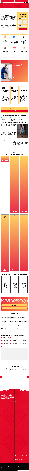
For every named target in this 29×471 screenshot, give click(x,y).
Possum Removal (5, 160)
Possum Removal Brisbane (4, 401)
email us (4, 124)
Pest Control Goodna (22, 337)
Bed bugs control (14, 211)
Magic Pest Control (8, 469)
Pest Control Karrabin (5, 343)
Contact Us (17, 395)
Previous (1, 377)
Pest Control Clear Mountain (23, 343)
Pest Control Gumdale (5, 340)
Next (28, 377)
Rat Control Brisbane (3, 406)
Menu (26, 2)
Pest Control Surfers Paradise (15, 337)
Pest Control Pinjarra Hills (14, 343)
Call (1, 124)
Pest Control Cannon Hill (5, 337)
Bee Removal (14, 269)
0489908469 (2, 27)
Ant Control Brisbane (3, 407)
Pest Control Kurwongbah (23, 346)
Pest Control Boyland (5, 346)
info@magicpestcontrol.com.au (20, 459)
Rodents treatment (24, 269)
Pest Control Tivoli (13, 346)
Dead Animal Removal (5, 270)
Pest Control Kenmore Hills (14, 340)
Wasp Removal (24, 211)
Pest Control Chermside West (23, 340)
